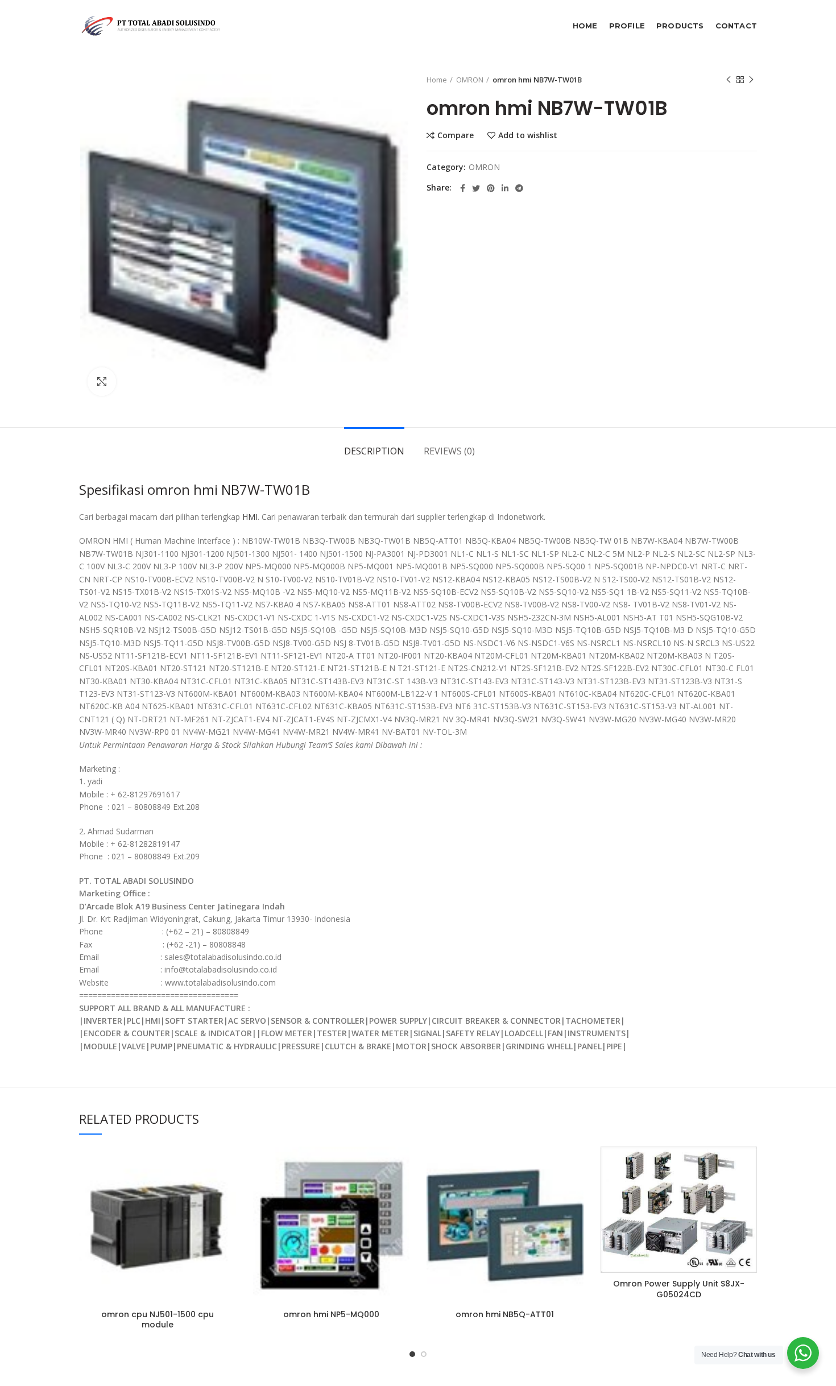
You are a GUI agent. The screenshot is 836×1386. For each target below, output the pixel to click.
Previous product (728, 79)
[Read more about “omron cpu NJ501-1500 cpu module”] (227, 1190)
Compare (455, 135)
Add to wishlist (527, 135)
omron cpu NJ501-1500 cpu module (157, 1319)
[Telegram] (519, 188)
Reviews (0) (449, 451)
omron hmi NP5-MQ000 (331, 1314)
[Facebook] (463, 188)
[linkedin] (505, 188)
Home (437, 80)
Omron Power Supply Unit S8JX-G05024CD (678, 1289)
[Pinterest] (490, 188)
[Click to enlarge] (102, 381)
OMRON (469, 80)
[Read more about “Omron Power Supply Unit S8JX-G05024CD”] (748, 1190)
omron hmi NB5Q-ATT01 (505, 1314)
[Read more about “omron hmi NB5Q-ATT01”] (575, 1190)
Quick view (227, 1216)
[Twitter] (476, 188)
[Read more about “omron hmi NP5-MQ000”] (401, 1190)
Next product (751, 79)
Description (374, 451)
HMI (250, 516)
